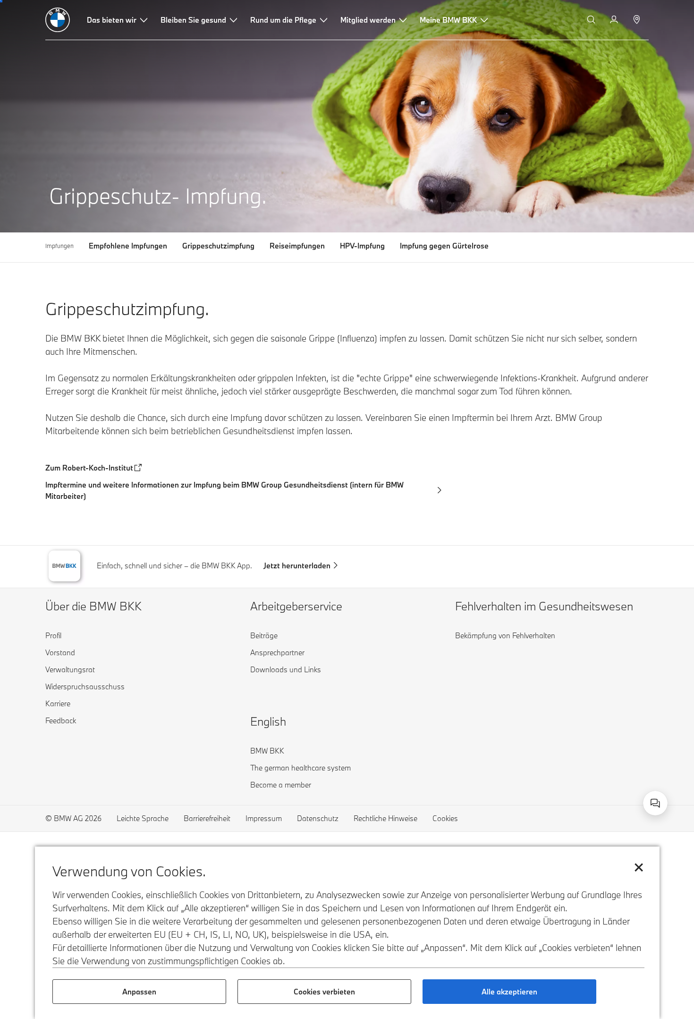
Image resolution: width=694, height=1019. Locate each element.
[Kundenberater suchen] (637, 20)
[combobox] (655, 803)
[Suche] (592, 20)
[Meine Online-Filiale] (614, 20)
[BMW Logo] (57, 20)
